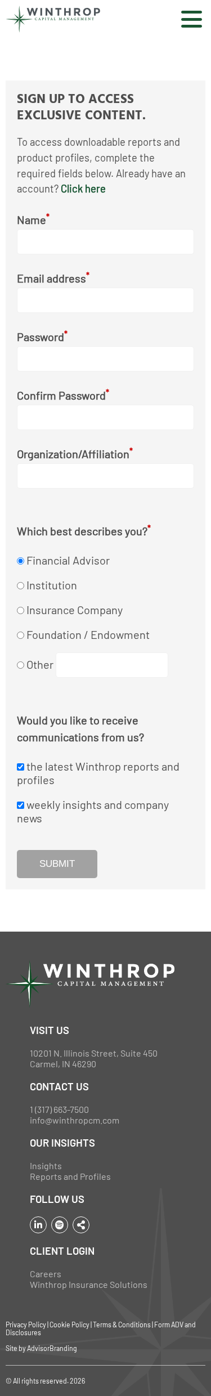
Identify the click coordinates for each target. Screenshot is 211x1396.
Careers (45, 1273)
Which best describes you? (84, 530)
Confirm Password (63, 394)
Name (33, 219)
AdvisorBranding (52, 1348)
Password (42, 336)
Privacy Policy (26, 1324)
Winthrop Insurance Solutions (88, 1284)
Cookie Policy (69, 1324)
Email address (53, 277)
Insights (46, 1165)
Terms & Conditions (122, 1324)
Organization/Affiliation (75, 453)
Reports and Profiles (70, 1176)
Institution (51, 585)
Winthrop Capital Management (53, 19)
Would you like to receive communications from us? (80, 728)
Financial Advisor (68, 560)
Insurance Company (74, 609)
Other (41, 664)
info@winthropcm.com (74, 1120)
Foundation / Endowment (88, 634)
